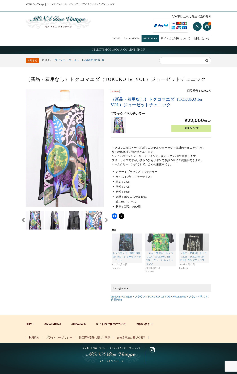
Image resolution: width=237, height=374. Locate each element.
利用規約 (34, 337)
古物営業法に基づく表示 (131, 337)
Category (127, 296)
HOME (116, 38)
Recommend (179, 296)
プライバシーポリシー (59, 337)
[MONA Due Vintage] (58, 21)
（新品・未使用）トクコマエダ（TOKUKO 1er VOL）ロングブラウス (193, 257)
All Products (150, 38)
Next (106, 220)
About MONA (132, 38)
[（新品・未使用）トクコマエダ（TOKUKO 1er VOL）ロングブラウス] (194, 242)
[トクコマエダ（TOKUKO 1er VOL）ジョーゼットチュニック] (127, 242)
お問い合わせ (201, 38)
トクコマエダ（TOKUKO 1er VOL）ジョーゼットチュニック (127, 257)
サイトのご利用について (175, 38)
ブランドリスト (198, 296)
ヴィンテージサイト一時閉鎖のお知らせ (79, 60)
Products (115, 296)
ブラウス (140, 296)
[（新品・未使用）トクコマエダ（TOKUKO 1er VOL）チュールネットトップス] (160, 242)
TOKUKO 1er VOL (159, 296)
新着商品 (116, 299)
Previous (23, 220)
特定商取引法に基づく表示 (94, 337)
